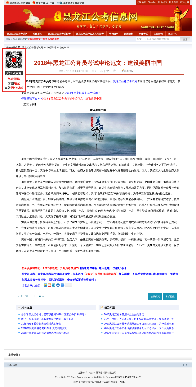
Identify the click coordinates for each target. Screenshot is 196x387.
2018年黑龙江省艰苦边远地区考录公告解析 (45, 332)
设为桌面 (162, 2)
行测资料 (128, 33)
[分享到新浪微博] (49, 285)
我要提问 (128, 71)
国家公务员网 (13, 39)
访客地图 (141, 2)
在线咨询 (158, 33)
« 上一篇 (23, 295)
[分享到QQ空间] (45, 285)
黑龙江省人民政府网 (20, 3)
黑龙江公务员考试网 (17, 33)
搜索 (185, 39)
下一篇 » (38, 295)
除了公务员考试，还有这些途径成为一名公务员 (47, 319)
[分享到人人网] (58, 285)
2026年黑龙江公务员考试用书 (43, 39)
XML (122, 381)
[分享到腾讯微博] (53, 285)
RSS (9, 365)
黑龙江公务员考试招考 (59, 33)
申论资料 (113, 33)
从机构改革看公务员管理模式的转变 (41, 323)
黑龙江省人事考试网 (73, 3)
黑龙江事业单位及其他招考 (90, 33)
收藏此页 (155, 296)
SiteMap (152, 2)
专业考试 (143, 33)
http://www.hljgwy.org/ (84, 377)
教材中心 (172, 33)
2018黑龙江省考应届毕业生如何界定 (124, 314)
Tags (14, 365)
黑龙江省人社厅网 (45, 3)
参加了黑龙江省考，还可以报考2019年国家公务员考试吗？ (53, 314)
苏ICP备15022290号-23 (128, 377)
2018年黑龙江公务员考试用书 (82, 92)
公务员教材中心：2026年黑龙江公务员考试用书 (74, 268)
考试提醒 (170, 296)
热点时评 (64, 47)
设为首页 (173, 2)
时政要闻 (37, 33)
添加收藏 (184, 2)
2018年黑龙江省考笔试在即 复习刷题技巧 (44, 328)
